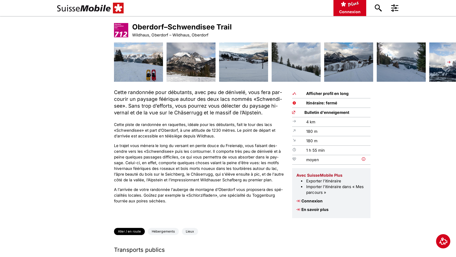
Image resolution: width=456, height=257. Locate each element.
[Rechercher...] (378, 8)
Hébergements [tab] (163, 231)
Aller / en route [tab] (129, 231)
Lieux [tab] (190, 231)
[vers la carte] (443, 241)
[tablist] (228, 231)
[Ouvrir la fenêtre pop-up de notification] (365, 159)
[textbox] (199, 146)
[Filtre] (394, 8)
